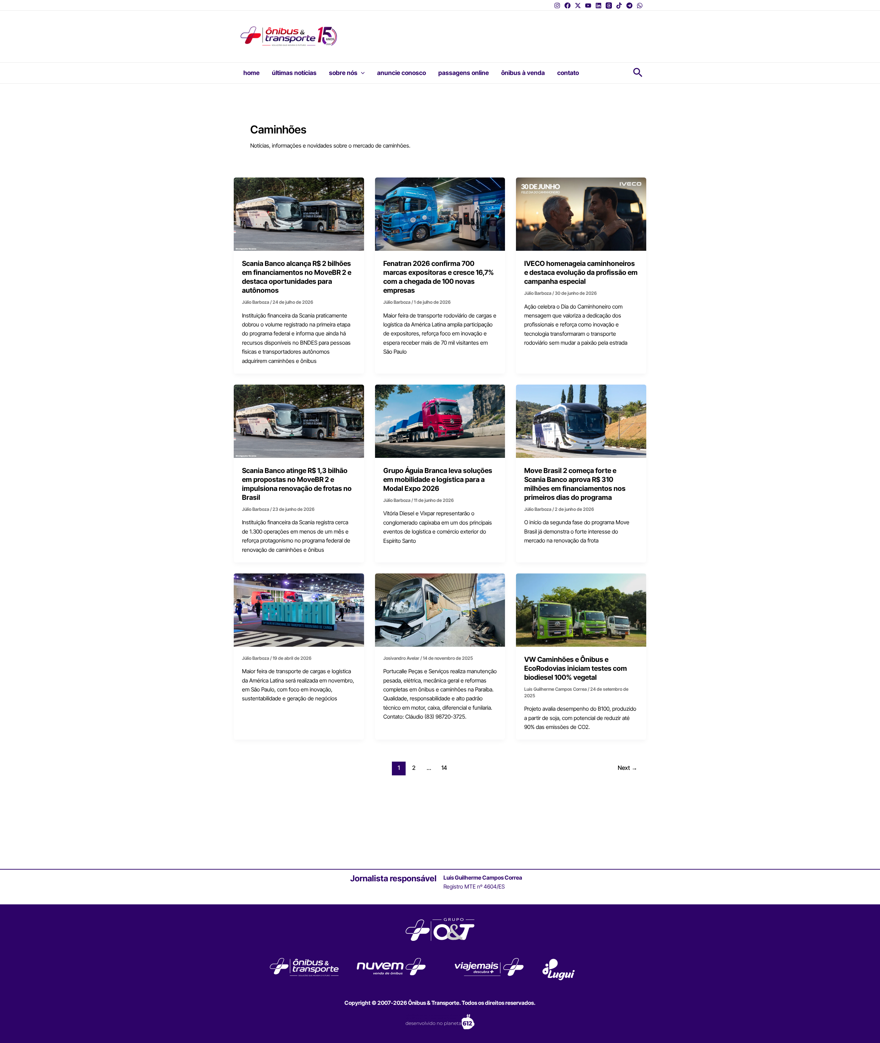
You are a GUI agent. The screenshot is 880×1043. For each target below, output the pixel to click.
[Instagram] (557, 5)
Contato (568, 72)
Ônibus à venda (523, 72)
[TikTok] (619, 5)
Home (251, 72)
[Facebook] (567, 5)
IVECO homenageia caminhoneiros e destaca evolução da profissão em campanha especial (581, 272)
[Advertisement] (479, 31)
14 (444, 767)
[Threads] (609, 5)
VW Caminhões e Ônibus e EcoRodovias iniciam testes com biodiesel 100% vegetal (575, 668)
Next (627, 767)
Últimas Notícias (294, 72)
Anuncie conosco (401, 72)
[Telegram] (629, 5)
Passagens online (463, 72)
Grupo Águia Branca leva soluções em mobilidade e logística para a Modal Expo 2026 (437, 479)
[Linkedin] (598, 5)
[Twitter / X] (578, 5)
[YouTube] (588, 5)
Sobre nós (343, 72)
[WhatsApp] (640, 5)
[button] (361, 73)
